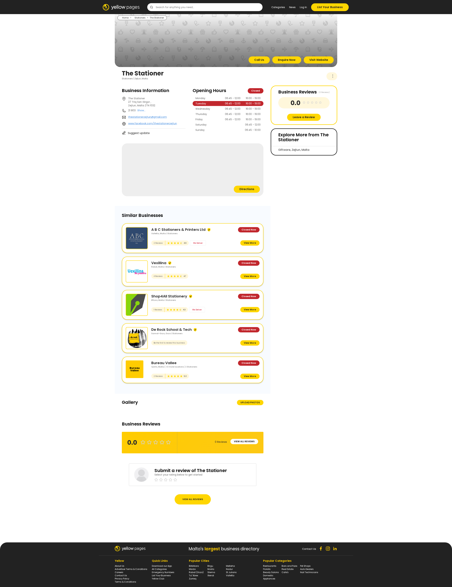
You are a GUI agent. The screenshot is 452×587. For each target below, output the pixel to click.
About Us (119, 565)
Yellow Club (158, 578)
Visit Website (318, 60)
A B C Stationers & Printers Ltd (178, 229)
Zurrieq (192, 578)
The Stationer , (141, 102)
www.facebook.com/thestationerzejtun (152, 123)
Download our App (162, 565)
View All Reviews (244, 441)
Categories (278, 7)
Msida (192, 569)
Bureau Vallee (164, 362)
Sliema (211, 572)
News (292, 7)
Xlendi (210, 575)
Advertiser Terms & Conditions (131, 569)
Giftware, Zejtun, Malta (293, 150)
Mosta (210, 569)
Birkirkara (194, 565)
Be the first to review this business (169, 343)
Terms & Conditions (125, 581)
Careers (119, 572)
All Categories (159, 569)
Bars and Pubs (289, 565)
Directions (246, 189)
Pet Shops (305, 565)
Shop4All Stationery (169, 296)
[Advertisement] (297, 184)
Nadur (229, 569)
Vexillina (158, 262)
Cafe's (285, 572)
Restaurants (269, 565)
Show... (141, 110)
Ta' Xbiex (193, 575)
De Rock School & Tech (171, 329)
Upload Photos (250, 402)
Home (125, 17)
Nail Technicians (309, 572)
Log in (303, 7)
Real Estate (287, 569)
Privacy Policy (122, 578)
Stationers (140, 17)
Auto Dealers (307, 569)
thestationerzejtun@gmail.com (147, 117)
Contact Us (121, 575)
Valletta (230, 575)
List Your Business (330, 7)
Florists (266, 569)
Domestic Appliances (269, 577)
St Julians (231, 572)
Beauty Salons (271, 572)
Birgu (210, 565)
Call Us (259, 60)
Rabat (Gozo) (196, 572)
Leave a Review (304, 117)
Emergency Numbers (163, 572)
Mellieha (230, 565)
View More (250, 242)
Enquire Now (287, 60)
